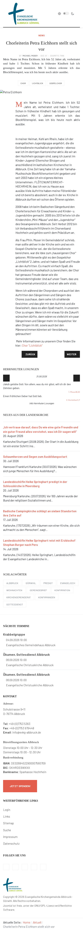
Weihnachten (14, 590)
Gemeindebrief (38, 590)
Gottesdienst (14, 604)
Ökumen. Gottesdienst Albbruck (26, 654)
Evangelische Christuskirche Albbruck (29, 665)
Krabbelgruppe (14, 634)
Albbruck (12, 583)
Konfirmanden (46, 597)
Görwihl (31, 583)
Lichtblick (37, 83)
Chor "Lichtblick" (32, 345)
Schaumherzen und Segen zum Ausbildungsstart (35, 456)
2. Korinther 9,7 (73, 400)
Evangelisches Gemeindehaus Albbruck (30, 645)
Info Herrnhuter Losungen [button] (41, 403)
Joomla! (7, 905)
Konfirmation (62, 590)
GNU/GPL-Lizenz (44, 905)
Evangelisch (67, 583)
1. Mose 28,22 (74, 392)
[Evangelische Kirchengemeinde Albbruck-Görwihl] (23, 13)
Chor (23, 83)
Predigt (48, 583)
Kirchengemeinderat (18, 597)
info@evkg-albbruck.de (26, 732)
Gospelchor (55, 83)
